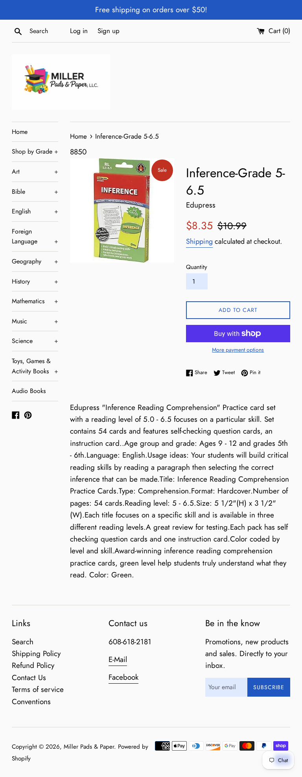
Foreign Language (35, 236)
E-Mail (118, 659)
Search (22, 641)
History (35, 281)
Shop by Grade (35, 151)
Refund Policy (33, 665)
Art (35, 171)
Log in (79, 30)
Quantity (196, 267)
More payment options (238, 350)
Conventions (31, 701)
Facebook (123, 677)
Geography (35, 261)
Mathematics (35, 301)
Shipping (199, 241)
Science (35, 340)
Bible (35, 191)
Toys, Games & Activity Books (35, 366)
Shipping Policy (36, 653)
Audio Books (29, 390)
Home (20, 131)
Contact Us (29, 677)
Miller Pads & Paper (89, 746)
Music (35, 321)
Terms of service (38, 689)
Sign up (109, 30)
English (35, 211)
